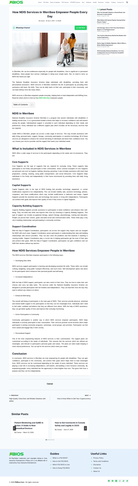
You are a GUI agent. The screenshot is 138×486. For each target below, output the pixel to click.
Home (40, 2)
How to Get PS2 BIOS (60, 461)
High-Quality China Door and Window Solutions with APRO (27, 398)
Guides (107, 2)
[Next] (85, 428)
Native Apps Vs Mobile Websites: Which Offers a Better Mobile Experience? (111, 44)
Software (88, 2)
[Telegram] (119, 481)
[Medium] (116, 481)
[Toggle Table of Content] (31, 104)
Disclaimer (97, 465)
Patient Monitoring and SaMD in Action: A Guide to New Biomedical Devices (28, 425)
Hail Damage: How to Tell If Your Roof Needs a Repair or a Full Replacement (111, 28)
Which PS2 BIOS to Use (61, 465)
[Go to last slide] (14, 428)
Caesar (42, 20)
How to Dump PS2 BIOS (61, 468)
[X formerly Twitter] (127, 481)
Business (101, 2)
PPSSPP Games (75, 2)
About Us (96, 471)
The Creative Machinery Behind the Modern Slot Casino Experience (111, 36)
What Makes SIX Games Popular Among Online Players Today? (111, 21)
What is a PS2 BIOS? (60, 458)
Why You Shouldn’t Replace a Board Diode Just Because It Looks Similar (111, 13)
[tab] (46, 439)
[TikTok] (123, 481)
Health (95, 2)
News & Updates (55, 2)
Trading (113, 2)
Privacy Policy (98, 458)
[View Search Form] (127, 2)
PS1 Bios (46, 2)
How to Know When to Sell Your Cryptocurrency (74, 397)
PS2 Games (65, 2)
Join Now (81, 28)
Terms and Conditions (101, 461)
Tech (83, 2)
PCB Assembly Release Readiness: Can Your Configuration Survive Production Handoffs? (110, 52)
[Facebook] (108, 481)
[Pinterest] (112, 481)
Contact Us (120, 2)
